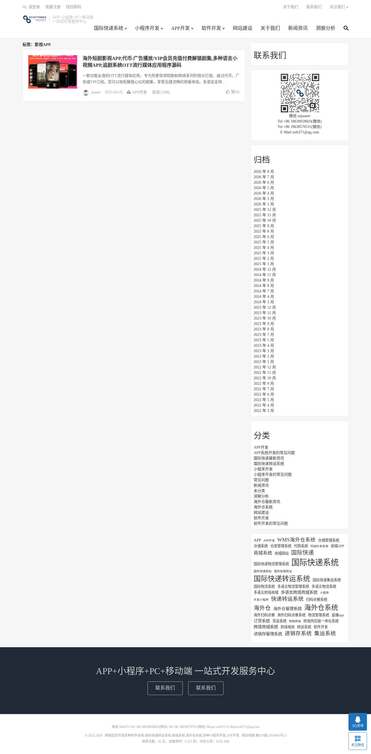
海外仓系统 (263, 507)
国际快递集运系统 (327, 580)
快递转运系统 (287, 599)
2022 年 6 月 (264, 394)
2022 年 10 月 (265, 378)
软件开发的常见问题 (271, 523)
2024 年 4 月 (264, 297)
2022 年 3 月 (264, 411)
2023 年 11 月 (265, 313)
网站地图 (248, 735)
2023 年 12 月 (265, 307)
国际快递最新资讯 (269, 458)
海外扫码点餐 (264, 615)
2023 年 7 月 (264, 335)
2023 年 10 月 (265, 318)
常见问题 (261, 480)
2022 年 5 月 (264, 400)
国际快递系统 (108, 28)
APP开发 (180, 28)
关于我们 (270, 28)
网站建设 (242, 28)
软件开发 (211, 28)
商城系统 (263, 553)
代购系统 (301, 546)
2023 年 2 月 (264, 356)
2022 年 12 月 (265, 367)
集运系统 (325, 633)
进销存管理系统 (268, 633)
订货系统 (262, 620)
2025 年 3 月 (264, 253)
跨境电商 (288, 627)
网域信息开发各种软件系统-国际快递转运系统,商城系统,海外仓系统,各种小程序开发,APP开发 (34, 19)
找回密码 (73, 7)
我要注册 (53, 7)
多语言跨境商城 (266, 592)
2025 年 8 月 (264, 231)
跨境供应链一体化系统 (321, 621)
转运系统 (304, 627)
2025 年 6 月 (264, 237)
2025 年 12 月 (265, 210)
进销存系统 (298, 633)
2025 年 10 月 (265, 220)
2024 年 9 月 (264, 280)
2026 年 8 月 (264, 172)
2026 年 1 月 (264, 204)
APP (257, 540)
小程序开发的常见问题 (273, 475)
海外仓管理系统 (287, 608)
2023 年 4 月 (264, 345)
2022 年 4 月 (264, 405)
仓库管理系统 (280, 546)
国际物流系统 (264, 586)
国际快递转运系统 (269, 464)
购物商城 (295, 621)
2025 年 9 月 (264, 226)
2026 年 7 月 (264, 177)
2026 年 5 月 (264, 188)
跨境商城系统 (266, 626)
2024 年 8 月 (264, 286)
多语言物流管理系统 (293, 586)
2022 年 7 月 (264, 389)
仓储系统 (261, 546)
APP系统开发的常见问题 (274, 453)
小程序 (324, 592)
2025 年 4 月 (264, 248)
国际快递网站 (263, 571)
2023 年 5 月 (264, 340)
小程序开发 (147, 28)
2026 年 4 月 (264, 193)
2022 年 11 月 (265, 373)
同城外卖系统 (319, 546)
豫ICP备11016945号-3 (271, 735)
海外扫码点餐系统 (291, 615)
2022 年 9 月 (264, 383)
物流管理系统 (318, 615)
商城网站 (282, 553)
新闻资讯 (298, 28)
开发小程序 (261, 599)
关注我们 (337, 7)
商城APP (337, 546)
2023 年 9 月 (264, 324)
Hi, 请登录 (31, 7)
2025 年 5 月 (264, 242)
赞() (235, 92)
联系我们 (314, 7)
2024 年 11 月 (265, 275)
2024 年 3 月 (264, 302)
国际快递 (302, 553)
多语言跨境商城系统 (299, 592)
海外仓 (262, 608)
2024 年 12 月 (265, 269)
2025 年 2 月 (264, 258)
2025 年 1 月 (264, 264)
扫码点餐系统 (316, 599)
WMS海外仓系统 (296, 540)
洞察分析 (325, 28)
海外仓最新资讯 (267, 502)
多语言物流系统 (324, 586)
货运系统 (279, 621)
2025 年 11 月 (265, 215)
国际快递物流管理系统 (271, 564)
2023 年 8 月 (264, 329)
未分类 (259, 491)
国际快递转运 (283, 571)
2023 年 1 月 (264, 362)
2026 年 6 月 (264, 182)
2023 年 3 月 (264, 351)
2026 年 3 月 (264, 199)
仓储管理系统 (328, 540)
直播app (338, 615)
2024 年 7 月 (264, 291)
